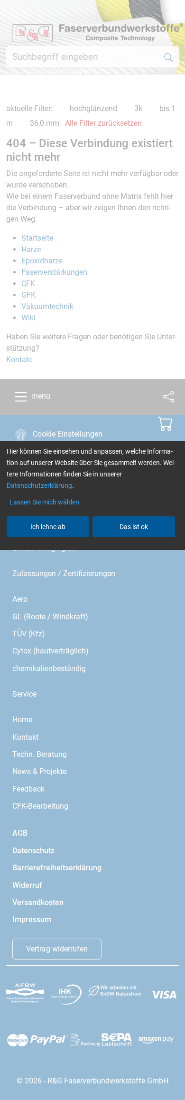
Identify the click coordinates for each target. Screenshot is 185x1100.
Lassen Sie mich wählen (44, 502)
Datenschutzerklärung (39, 485)
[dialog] (92, 550)
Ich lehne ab (47, 527)
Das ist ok (134, 527)
